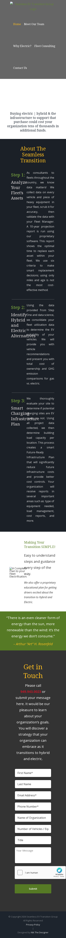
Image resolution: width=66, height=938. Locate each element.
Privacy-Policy (33, 924)
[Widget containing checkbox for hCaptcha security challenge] (40, 872)
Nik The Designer (39, 932)
